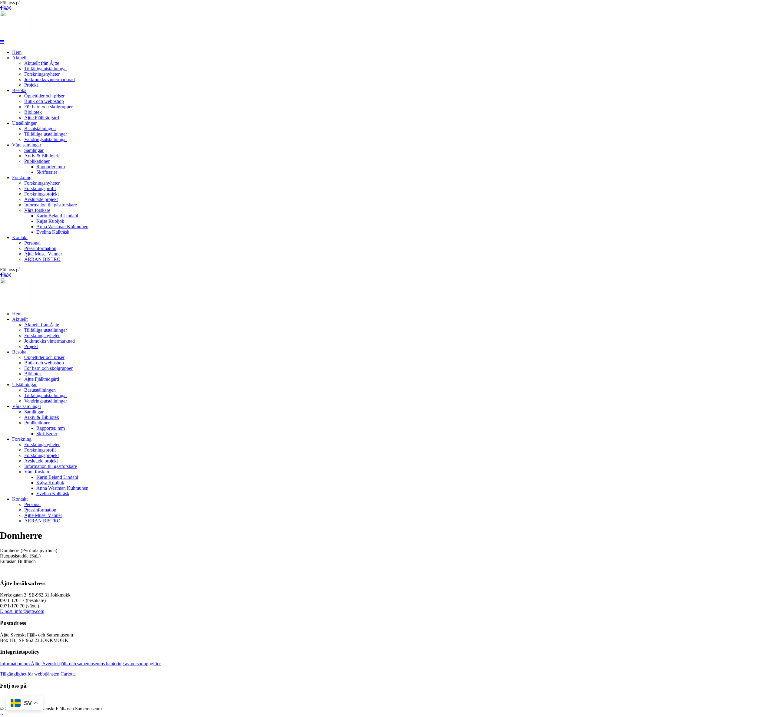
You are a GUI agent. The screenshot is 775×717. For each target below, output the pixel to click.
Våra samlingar (26, 144)
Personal (32, 242)
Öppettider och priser (44, 95)
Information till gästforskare (50, 204)
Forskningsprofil (40, 188)
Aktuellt (20, 57)
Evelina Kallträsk (52, 232)
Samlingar (34, 150)
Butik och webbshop (44, 101)
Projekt (31, 84)
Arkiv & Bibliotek (41, 155)
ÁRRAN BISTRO (42, 259)
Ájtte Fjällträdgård (41, 117)
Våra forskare (37, 210)
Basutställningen (40, 128)
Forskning (21, 177)
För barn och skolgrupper (48, 106)
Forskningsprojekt (41, 193)
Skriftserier (46, 172)
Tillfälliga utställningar (45, 68)
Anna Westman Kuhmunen (62, 226)
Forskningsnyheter (42, 74)
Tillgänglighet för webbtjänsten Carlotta (38, 673)
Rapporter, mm (50, 166)
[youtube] (5, 8)
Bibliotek (33, 112)
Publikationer (37, 161)
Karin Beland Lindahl (57, 215)
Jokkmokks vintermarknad (49, 79)
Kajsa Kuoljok (50, 221)
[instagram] (9, 8)
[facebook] (1, 8)
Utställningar (24, 123)
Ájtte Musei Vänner (43, 253)
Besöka (19, 90)
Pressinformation (40, 248)
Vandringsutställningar (45, 139)
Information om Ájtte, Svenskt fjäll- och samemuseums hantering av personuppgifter (80, 663)
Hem (16, 52)
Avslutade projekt (41, 199)
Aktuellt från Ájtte (41, 63)
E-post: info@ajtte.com (22, 611)
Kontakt (20, 237)
